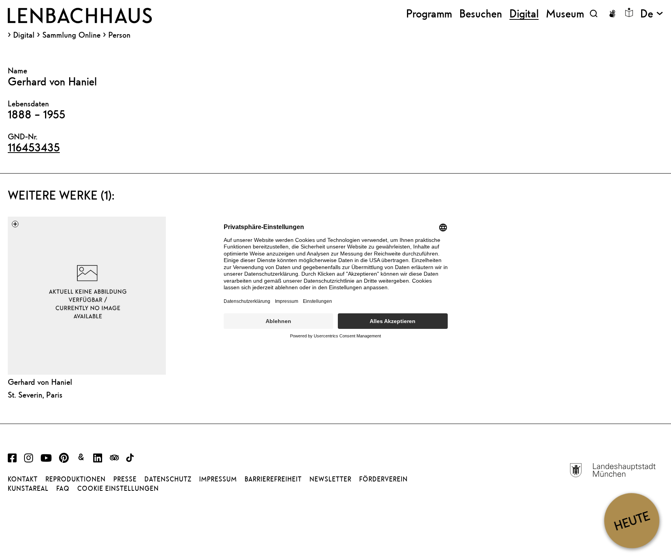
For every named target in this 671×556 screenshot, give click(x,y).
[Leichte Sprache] (629, 12)
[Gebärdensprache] (612, 13)
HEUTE (631, 520)
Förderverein (383, 479)
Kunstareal (28, 488)
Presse (125, 479)
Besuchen (480, 13)
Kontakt (23, 479)
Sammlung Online (71, 35)
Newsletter (330, 479)
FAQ (63, 488)
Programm (429, 13)
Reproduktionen (75, 479)
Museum (565, 13)
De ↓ (651, 13)
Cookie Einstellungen (118, 488)
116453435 (34, 147)
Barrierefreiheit (273, 479)
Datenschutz (167, 479)
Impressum (218, 479)
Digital (24, 35)
